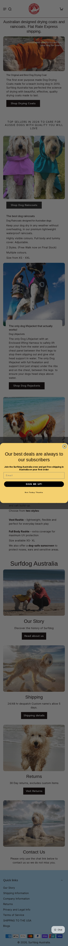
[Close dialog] (65, 446)
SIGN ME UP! (34, 484)
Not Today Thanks (34, 492)
